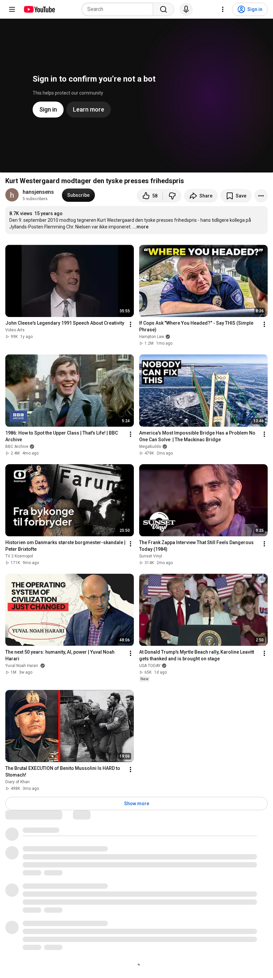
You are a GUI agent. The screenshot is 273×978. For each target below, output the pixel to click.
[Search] (163, 9)
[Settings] (223, 9)
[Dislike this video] (172, 195)
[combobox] (119, 9)
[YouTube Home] (39, 9)
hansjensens (38, 192)
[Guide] (12, 9)
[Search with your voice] (186, 9)
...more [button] (140, 226)
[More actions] (261, 195)
